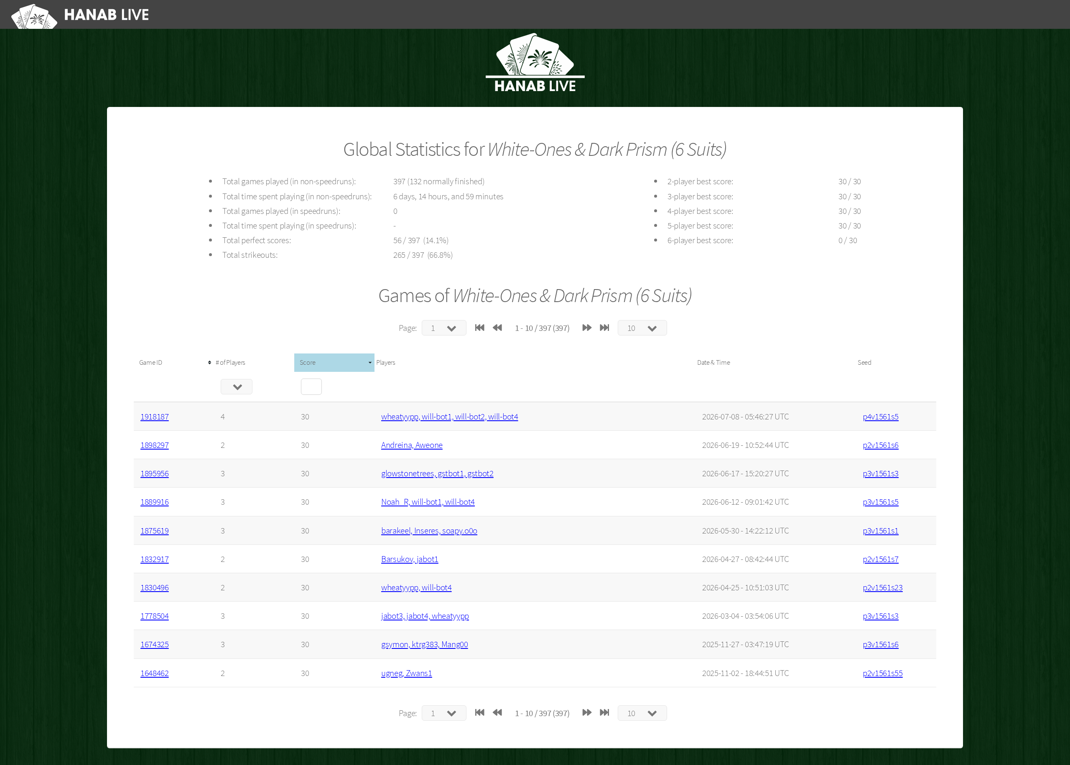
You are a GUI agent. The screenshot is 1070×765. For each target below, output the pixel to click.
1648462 (154, 673)
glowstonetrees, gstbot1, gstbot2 (437, 473)
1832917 (154, 558)
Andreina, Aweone (412, 444)
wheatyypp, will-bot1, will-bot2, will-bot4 (449, 416)
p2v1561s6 (881, 444)
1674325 (154, 644)
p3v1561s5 (881, 501)
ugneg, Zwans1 (406, 673)
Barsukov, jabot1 (409, 558)
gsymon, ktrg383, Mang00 (424, 644)
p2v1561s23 (883, 587)
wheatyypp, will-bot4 (416, 587)
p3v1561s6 (881, 644)
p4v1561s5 (881, 416)
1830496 (154, 587)
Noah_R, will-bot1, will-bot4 (428, 501)
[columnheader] (174, 362)
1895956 (154, 473)
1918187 (154, 416)
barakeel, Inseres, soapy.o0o (429, 530)
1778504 (154, 615)
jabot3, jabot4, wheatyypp (425, 615)
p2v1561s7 (881, 558)
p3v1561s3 (881, 473)
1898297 (154, 444)
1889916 (154, 501)
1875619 (154, 530)
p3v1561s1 (881, 530)
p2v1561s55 (883, 673)
